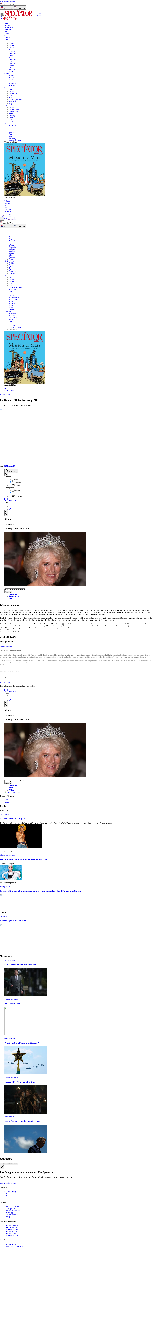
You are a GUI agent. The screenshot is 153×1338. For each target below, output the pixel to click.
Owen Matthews (10, 1038)
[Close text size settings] (6, 474)
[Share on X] (10, 507)
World (11, 79)
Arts (10, 89)
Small (16, 479)
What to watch (14, 110)
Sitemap (7, 1217)
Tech (10, 49)
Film (10, 96)
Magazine (12, 51)
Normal (17, 493)
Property (12, 116)
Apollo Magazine (10, 1227)
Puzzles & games (15, 140)
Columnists (13, 130)
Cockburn (12, 45)
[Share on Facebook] (10, 504)
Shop (6, 39)
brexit (6, 802)
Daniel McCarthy (6, 916)
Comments (12, 500)
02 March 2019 (9, 466)
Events (6, 33)
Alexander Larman (11, 999)
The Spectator (5, 682)
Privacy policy (9, 1209)
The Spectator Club (11, 1235)
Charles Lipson (9, 960)
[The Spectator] (19, 15)
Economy (12, 83)
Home (6, 23)
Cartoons (12, 138)
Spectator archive (10, 1231)
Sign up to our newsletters (13, 1246)
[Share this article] (6, 511)
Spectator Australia (11, 1225)
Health (11, 122)
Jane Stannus (9, 1117)
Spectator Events (10, 1233)
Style (11, 120)
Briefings (7, 31)
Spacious (19, 497)
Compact (17, 490)
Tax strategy (8, 1213)
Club (6, 35)
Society (11, 77)
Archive (7, 37)
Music (11, 98)
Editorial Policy (9, 1198)
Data (10, 81)
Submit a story (9, 1196)
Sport (11, 118)
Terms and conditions (12, 1211)
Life (5, 106)
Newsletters (8, 27)
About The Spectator (11, 1207)
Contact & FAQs (10, 1192)
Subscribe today (10, 1244)
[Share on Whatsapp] (10, 509)
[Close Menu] (2, 219)
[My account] (40, 15)
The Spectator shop (11, 1229)
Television (12, 102)
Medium (18, 482)
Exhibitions (13, 94)
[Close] (2, 1167)
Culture (11, 47)
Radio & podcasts (15, 100)
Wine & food (13, 112)
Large (18, 486)
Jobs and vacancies (11, 1215)
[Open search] (1, 216)
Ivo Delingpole (5, 814)
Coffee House (9, 73)
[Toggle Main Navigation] (2, 14)
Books (11, 92)
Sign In (35, 15)
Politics (11, 43)
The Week (12, 126)
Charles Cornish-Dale (7, 855)
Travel (11, 114)
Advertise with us (10, 1194)
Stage (11, 104)
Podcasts (7, 29)
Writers (7, 25)
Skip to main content (7, 1)
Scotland (12, 85)
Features (12, 128)
